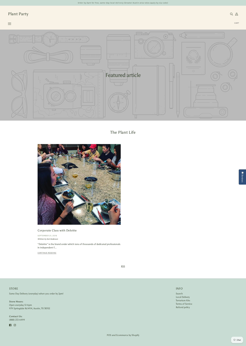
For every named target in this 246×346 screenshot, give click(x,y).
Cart (236, 23)
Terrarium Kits (183, 300)
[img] (231, 14)
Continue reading (47, 253)
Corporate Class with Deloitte (57, 230)
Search (179, 293)
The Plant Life (123, 132)
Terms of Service (184, 303)
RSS (123, 266)
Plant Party (18, 13)
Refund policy (183, 307)
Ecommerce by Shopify (127, 335)
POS (109, 335)
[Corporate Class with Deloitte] (79, 186)
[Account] (236, 14)
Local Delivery (183, 297)
